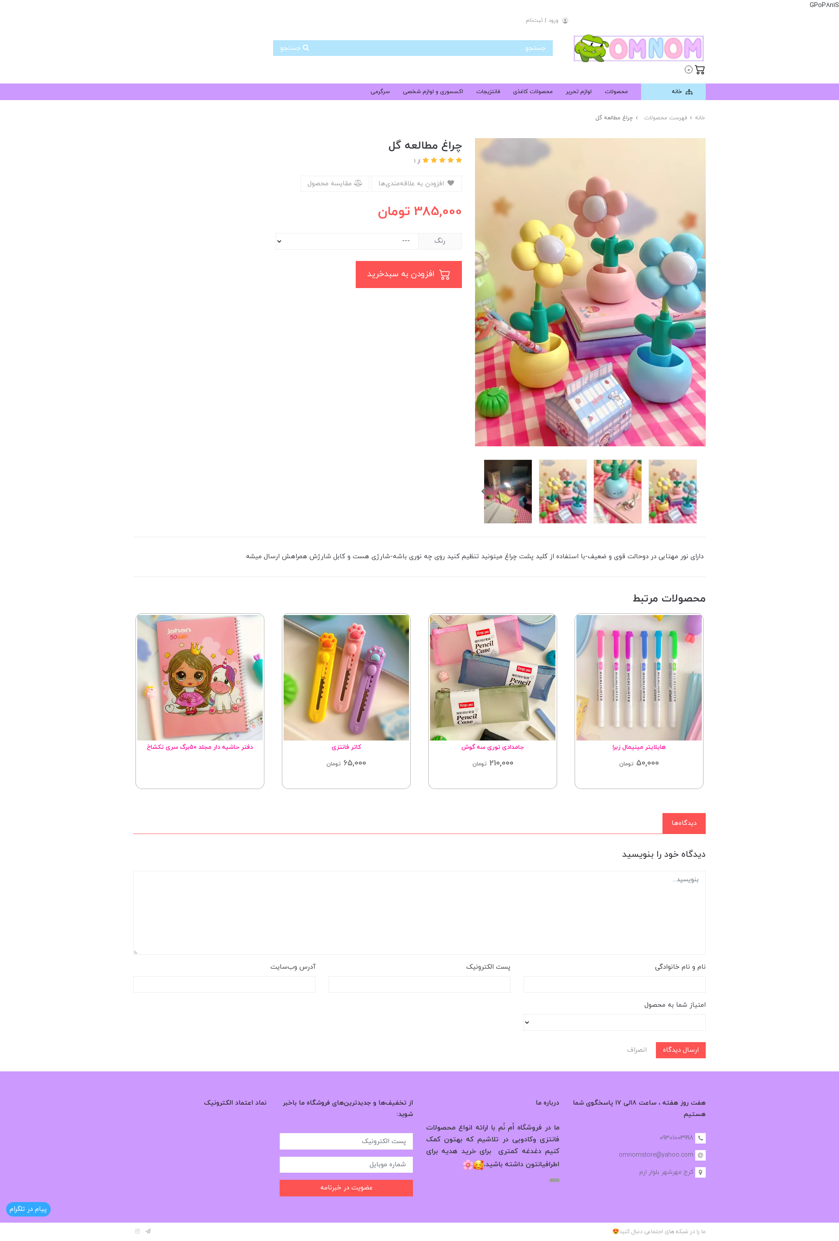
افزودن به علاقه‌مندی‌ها (412, 183)
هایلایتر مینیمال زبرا (639, 747)
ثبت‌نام (534, 20)
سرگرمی (380, 92)
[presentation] (697, 491)
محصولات (616, 92)
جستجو (291, 48)
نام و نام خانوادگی (680, 967)
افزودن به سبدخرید (402, 274)
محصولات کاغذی (533, 92)
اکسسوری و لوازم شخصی (433, 92)
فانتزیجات (488, 92)
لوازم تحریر (579, 92)
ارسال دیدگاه (681, 1050)
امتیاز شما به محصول (675, 1005)
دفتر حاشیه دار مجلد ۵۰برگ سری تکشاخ (200, 747)
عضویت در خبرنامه (346, 1187)
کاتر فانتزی (346, 747)
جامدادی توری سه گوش (492, 747)
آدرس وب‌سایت (292, 967)
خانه (677, 92)
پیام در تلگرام (28, 1209)
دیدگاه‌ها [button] (684, 823)
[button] (695, 69)
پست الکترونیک (488, 967)
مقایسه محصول (331, 183)
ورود (553, 20)
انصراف (637, 1050)
